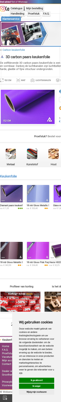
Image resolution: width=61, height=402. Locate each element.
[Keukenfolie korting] (20, 311)
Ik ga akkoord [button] (37, 380)
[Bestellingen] (5, 399)
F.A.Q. (46, 13)
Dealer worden (10, 371)
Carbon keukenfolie (14, 49)
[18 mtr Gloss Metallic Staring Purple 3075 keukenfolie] (38, 201)
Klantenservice (11, 18)
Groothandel (9, 374)
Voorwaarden (10, 385)
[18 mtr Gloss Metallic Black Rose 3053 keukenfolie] (11, 258)
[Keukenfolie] (2, 57)
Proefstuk (33, 13)
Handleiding (17, 13)
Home (5, 346)
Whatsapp (23, 2)
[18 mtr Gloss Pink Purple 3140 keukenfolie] (38, 258)
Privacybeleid (9, 381)
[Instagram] (4, 10)
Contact (6, 364)
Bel (13, 2)
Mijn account (9, 360)
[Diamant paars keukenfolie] (11, 201)
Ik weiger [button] (37, 386)
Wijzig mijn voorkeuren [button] (37, 392)
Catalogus (16, 8)
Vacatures (8, 356)
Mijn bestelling (34, 8)
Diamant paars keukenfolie (13, 205)
